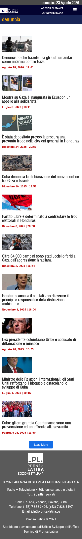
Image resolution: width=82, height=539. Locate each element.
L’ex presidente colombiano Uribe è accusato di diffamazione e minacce (39, 341)
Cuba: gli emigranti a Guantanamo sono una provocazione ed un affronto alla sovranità (36, 424)
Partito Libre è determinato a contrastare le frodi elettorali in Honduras (40, 218)
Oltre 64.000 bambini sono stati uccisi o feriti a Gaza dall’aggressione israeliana (38, 258)
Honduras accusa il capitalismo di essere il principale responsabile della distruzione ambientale (35, 299)
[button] (41, 444)
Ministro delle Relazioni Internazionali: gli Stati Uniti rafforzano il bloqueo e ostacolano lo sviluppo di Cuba (38, 383)
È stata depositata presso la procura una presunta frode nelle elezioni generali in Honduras (40, 138)
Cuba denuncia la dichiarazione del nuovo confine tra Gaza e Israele (40, 178)
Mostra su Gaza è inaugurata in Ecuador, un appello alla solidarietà (36, 99)
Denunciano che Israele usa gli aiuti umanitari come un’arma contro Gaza (37, 59)
